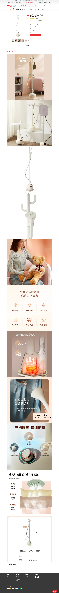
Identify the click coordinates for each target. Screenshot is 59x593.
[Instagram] (38, 577)
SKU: (31, 21)
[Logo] (12, 6)
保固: (31, 24)
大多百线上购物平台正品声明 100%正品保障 (14, 2)
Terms (7, 586)
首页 (7, 11)
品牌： (31, 20)
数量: (31, 28)
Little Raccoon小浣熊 (39, 20)
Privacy (10, 586)
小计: (31, 32)
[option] (18, 26)
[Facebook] (36, 577)
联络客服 (14, 564)
